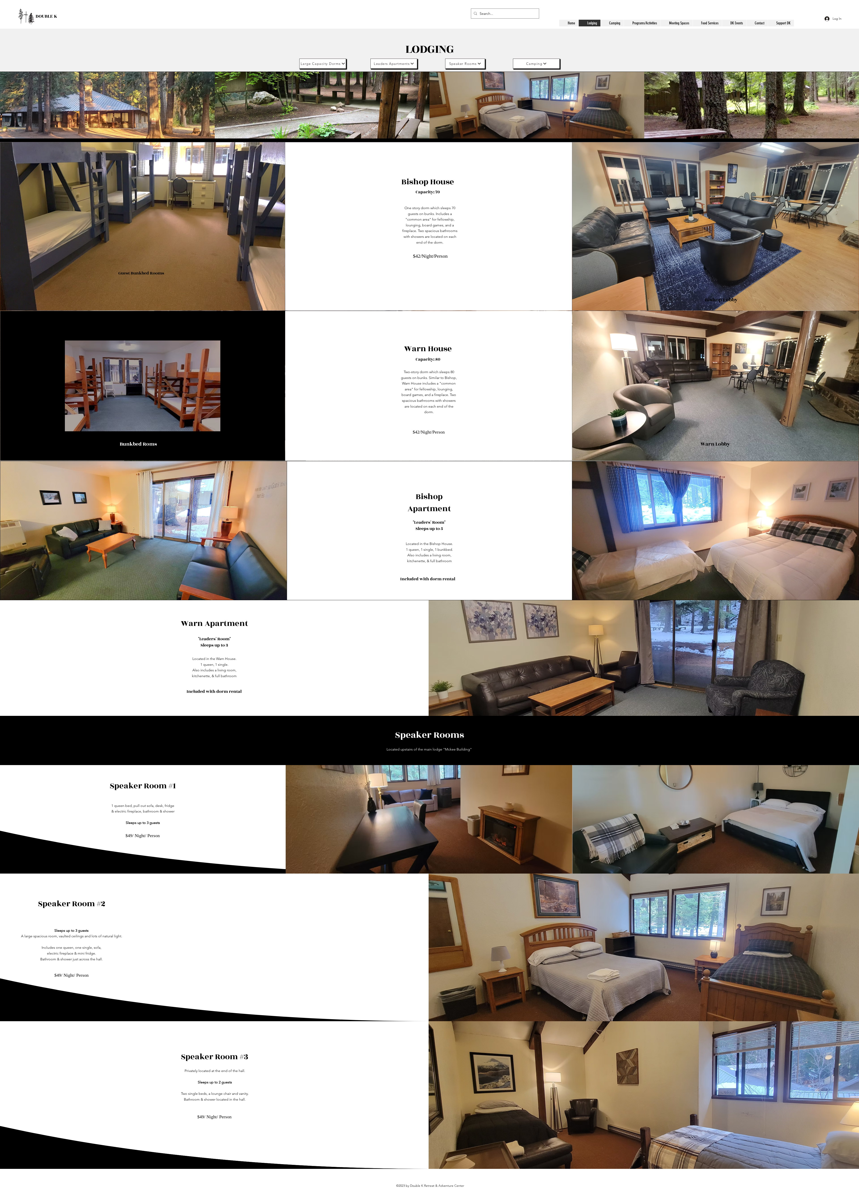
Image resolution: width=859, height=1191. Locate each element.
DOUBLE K (46, 16)
